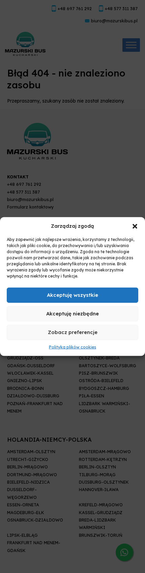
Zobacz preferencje (72, 332)
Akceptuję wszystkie (72, 295)
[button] (135, 225)
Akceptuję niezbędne (72, 313)
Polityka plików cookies (72, 347)
